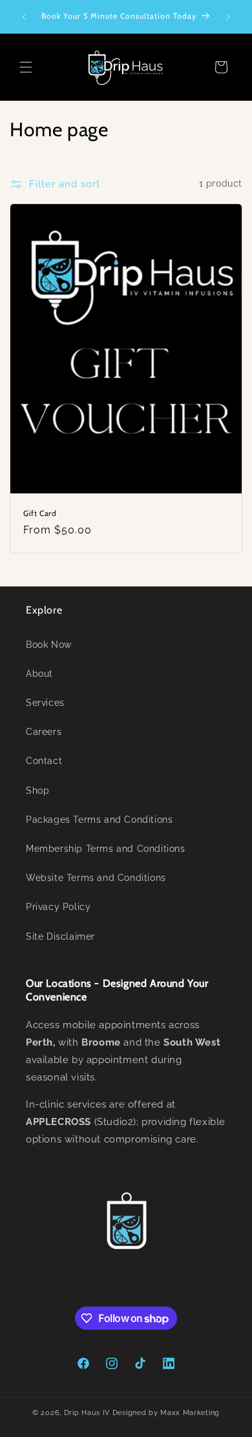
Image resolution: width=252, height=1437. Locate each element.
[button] (26, 67)
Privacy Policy (58, 907)
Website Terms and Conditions (96, 878)
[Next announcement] (228, 17)
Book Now (49, 644)
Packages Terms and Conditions (99, 819)
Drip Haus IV (87, 1413)
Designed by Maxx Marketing (166, 1413)
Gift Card (39, 512)
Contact (44, 761)
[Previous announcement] (24, 17)
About (39, 673)
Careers (43, 732)
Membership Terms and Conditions (105, 848)
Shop (37, 790)
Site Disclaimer (60, 936)
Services (45, 703)
